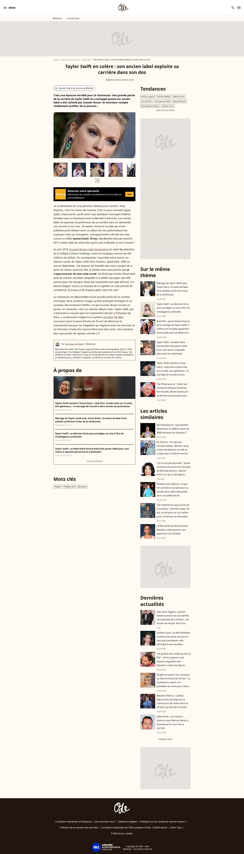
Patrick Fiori (178, 96)
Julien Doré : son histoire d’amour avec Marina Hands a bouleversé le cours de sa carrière (172, 722)
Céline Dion (167, 106)
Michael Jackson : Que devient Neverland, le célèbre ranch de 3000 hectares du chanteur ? (173, 428)
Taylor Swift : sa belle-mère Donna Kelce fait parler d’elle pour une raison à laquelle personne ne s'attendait (172, 348)
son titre (113, 317)
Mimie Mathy (164, 96)
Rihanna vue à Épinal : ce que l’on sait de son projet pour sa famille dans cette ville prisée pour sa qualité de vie (172, 489)
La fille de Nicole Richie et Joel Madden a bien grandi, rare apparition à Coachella (172, 529)
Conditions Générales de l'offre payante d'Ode (126, 827)
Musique (82, 486)
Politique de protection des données (79, 827)
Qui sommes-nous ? (105, 821)
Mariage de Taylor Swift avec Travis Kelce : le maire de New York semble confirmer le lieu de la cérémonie (172, 289)
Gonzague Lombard (74, 344)
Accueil (56, 59)
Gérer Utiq (176, 827)
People (58, 486)
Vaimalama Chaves (150, 106)
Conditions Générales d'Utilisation (73, 821)
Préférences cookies (122, 833)
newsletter (239, 7)
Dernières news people (70, 59)
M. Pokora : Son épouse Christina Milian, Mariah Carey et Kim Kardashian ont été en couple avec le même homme (173, 448)
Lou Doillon (146, 101)
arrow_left (91, 180)
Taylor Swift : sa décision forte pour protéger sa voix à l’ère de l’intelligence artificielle (173, 307)
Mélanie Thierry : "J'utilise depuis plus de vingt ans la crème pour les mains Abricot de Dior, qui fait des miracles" (172, 701)
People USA (69, 486)
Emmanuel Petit (162, 101)
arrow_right (97, 180)
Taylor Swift (86, 59)
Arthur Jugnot (147, 96)
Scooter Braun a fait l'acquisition (88, 249)
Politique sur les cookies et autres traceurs (163, 821)
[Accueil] (123, 7)
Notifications (160, 827)
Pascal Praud (179, 101)
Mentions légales (128, 821)
